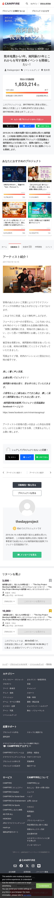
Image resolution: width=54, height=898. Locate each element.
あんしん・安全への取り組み (38, 787)
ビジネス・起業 (9, 706)
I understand (44, 885)
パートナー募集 (42, 871)
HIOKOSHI (7, 818)
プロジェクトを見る (27, 492)
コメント (48, 246)
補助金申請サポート (10, 832)
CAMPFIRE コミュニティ (13, 787)
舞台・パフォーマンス (35, 710)
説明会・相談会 (33, 752)
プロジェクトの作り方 (11, 761)
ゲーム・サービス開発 (11, 701)
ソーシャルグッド (32, 70)
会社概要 (12, 871)
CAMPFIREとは (33, 783)
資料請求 (6, 736)
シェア (28, 126)
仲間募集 (38, 246)
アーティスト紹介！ (16, 256)
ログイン (34, 3)
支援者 (27, 246)
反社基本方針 (32, 833)
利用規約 (30, 811)
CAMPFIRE (7, 783)
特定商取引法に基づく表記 (37, 824)
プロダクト (7, 683)
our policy (27, 895)
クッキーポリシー (34, 845)
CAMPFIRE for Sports (11, 805)
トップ (4, 664)
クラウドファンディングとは (14, 757)
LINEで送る (44, 126)
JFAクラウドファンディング (14, 823)
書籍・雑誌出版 (33, 701)
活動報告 (14, 247)
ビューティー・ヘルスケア (37, 706)
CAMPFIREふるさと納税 (12, 809)
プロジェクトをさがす (40, 11)
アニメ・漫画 (8, 692)
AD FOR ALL (8, 814)
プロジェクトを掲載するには (13, 11)
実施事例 (30, 761)
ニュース (30, 792)
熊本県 (47, 70)
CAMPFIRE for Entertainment (14, 800)
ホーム (4, 246)
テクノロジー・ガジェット (13, 679)
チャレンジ (31, 688)
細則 (29, 816)
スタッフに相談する (35, 732)
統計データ (31, 765)
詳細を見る (8, 601)
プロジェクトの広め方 (11, 765)
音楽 (29, 683)
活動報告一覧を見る (27, 484)
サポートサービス (34, 757)
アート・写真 (8, 710)
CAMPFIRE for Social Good (13, 796)
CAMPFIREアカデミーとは (13, 752)
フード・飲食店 (9, 688)
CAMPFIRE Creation (11, 792)
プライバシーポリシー (35, 820)
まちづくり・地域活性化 (36, 679)
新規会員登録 (45, 3)
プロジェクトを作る (10, 732)
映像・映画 (31, 697)
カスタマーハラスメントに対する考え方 (38, 839)
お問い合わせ (32, 800)
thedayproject (13, 70)
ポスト (12, 126)
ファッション (8, 697)
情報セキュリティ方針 (35, 829)
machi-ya (6, 827)
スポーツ (30, 692)
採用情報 (27, 871)
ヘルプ (29, 796)
